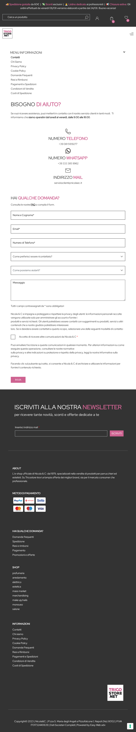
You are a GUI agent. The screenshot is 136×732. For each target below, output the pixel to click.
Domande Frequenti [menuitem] (21, 75)
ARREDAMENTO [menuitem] (19, 577)
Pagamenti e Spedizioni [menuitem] (23, 84)
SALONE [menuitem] (16, 609)
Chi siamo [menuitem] (17, 634)
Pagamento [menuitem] (18, 550)
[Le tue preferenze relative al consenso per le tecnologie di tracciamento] (130, 726)
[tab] (68, 52)
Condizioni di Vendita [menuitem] (22, 88)
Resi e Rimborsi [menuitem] (19, 79)
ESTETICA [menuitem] (16, 586)
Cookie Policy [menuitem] (18, 70)
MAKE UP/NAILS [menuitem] (19, 600)
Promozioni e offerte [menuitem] (23, 555)
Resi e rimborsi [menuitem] (20, 546)
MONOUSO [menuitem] (17, 604)
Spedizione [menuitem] (18, 541)
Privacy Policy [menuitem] (18, 66)
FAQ (33, 204)
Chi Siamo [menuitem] (16, 61)
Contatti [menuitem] (15, 57)
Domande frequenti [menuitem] (23, 537)
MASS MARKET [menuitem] (19, 591)
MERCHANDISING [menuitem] (20, 595)
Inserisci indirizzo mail (27, 427)
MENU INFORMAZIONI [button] (26, 53)
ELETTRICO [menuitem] (16, 582)
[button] (86, 17)
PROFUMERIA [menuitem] (18, 573)
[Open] (132, 34)
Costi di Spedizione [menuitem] (21, 93)
